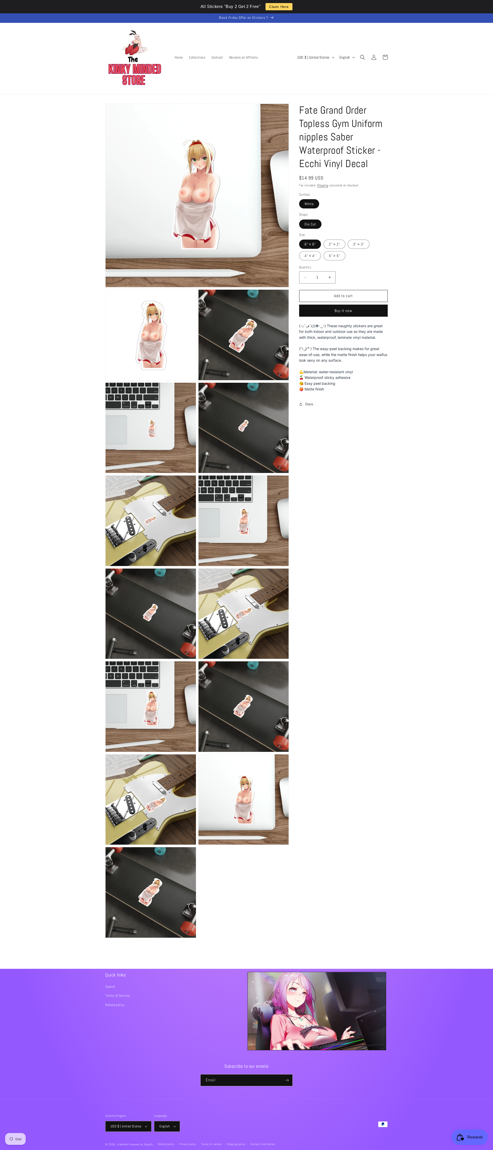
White (309, 204)
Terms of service (211, 1144)
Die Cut (310, 224)
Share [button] (309, 404)
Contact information (262, 1144)
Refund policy (115, 1004)
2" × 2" (334, 244)
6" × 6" (310, 244)
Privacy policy (187, 1144)
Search (110, 986)
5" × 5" (334, 255)
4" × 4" (310, 255)
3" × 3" (358, 244)
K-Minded (122, 1144)
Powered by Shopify (141, 1144)
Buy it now (343, 310)
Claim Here (279, 7)
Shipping (322, 185)
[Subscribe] (286, 1080)
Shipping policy (236, 1144)
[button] (362, 57)
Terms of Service (117, 995)
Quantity (305, 267)
